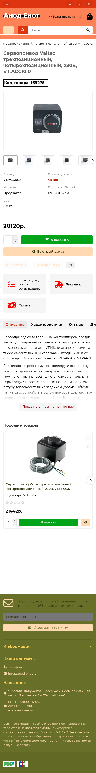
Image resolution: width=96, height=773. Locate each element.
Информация (17, 646)
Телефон (15, 667)
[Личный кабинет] (89, 3)
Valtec (53, 180)
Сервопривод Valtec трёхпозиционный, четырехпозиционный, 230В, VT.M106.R (39, 486)
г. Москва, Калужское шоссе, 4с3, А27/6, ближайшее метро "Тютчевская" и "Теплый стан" (49, 693)
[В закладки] (87, 437)
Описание (15, 324)
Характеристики (46, 324)
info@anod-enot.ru (22, 673)
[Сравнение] (79, 3)
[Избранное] (70, 3)
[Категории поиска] (23, 30)
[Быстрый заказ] (85, 522)
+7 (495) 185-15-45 (62, 17)
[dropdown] (6, 3)
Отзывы (76, 324)
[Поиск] (87, 30)
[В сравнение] (87, 446)
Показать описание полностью (48, 407)
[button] (3, 160)
